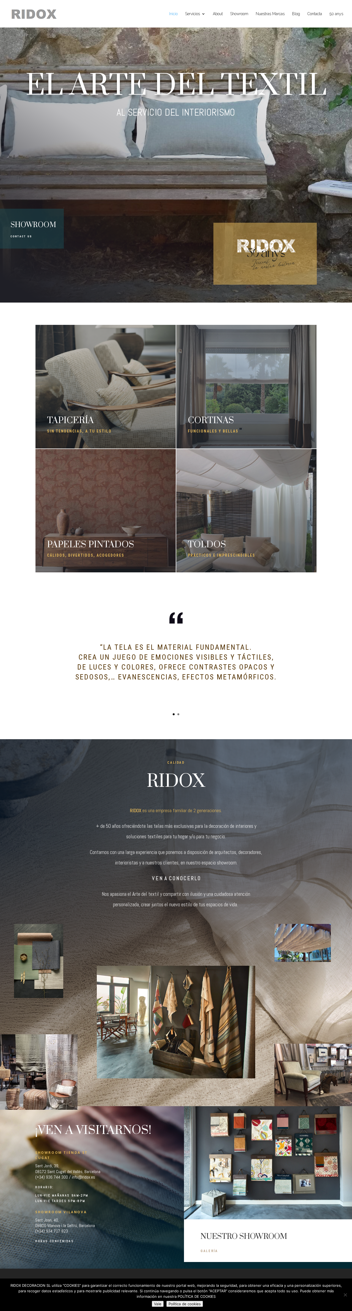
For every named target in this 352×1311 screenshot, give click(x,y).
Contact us (21, 236)
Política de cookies (185, 1304)
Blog (296, 14)
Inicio (173, 14)
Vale (157, 1304)
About (218, 14)
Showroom (239, 14)
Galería (209, 1251)
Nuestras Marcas (270, 14)
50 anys (336, 14)
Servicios (192, 14)
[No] (345, 1295)
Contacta (314, 14)
